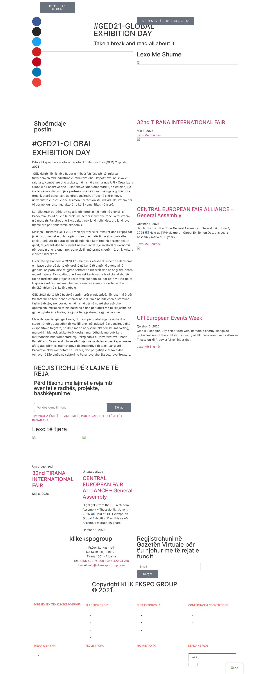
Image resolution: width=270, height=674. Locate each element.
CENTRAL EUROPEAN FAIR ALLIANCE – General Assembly (107, 487)
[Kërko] (192, 664)
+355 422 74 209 (91, 561)
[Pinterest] (36, 62)
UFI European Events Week (169, 318)
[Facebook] (36, 21)
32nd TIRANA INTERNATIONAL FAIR (53, 479)
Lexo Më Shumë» (149, 135)
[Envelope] (36, 82)
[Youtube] (36, 51)
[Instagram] (36, 31)
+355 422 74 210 (117, 561)
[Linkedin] (36, 72)
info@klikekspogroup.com (106, 565)
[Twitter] (36, 41)
